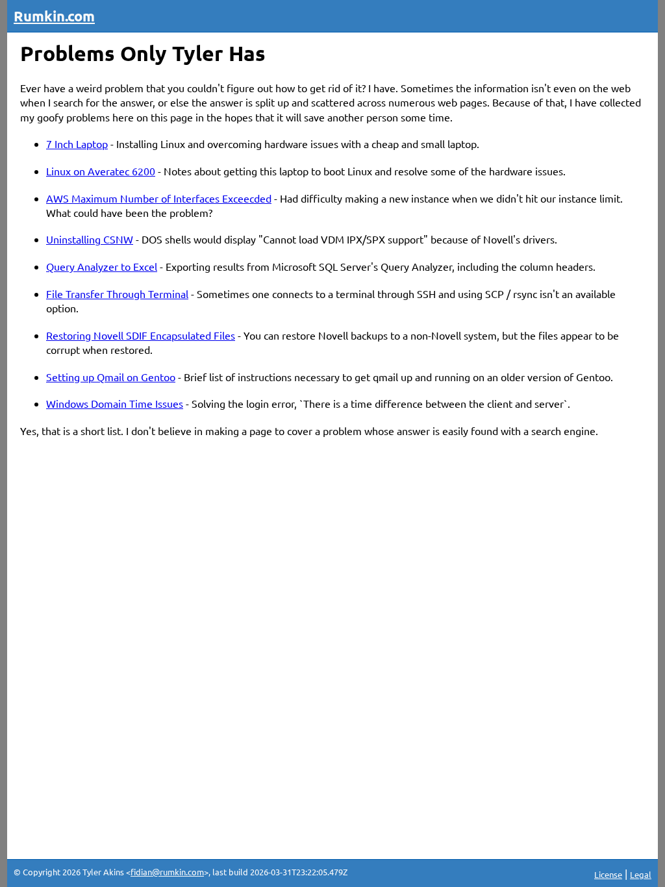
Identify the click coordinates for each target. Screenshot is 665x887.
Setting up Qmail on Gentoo (110, 376)
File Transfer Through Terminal (117, 293)
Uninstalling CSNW (89, 238)
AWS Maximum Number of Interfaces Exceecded (158, 198)
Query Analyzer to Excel (101, 266)
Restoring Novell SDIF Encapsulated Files (140, 335)
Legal (640, 874)
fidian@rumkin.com (167, 871)
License (608, 874)
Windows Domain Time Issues (114, 403)
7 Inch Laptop (77, 143)
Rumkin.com (54, 16)
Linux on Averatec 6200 (100, 170)
